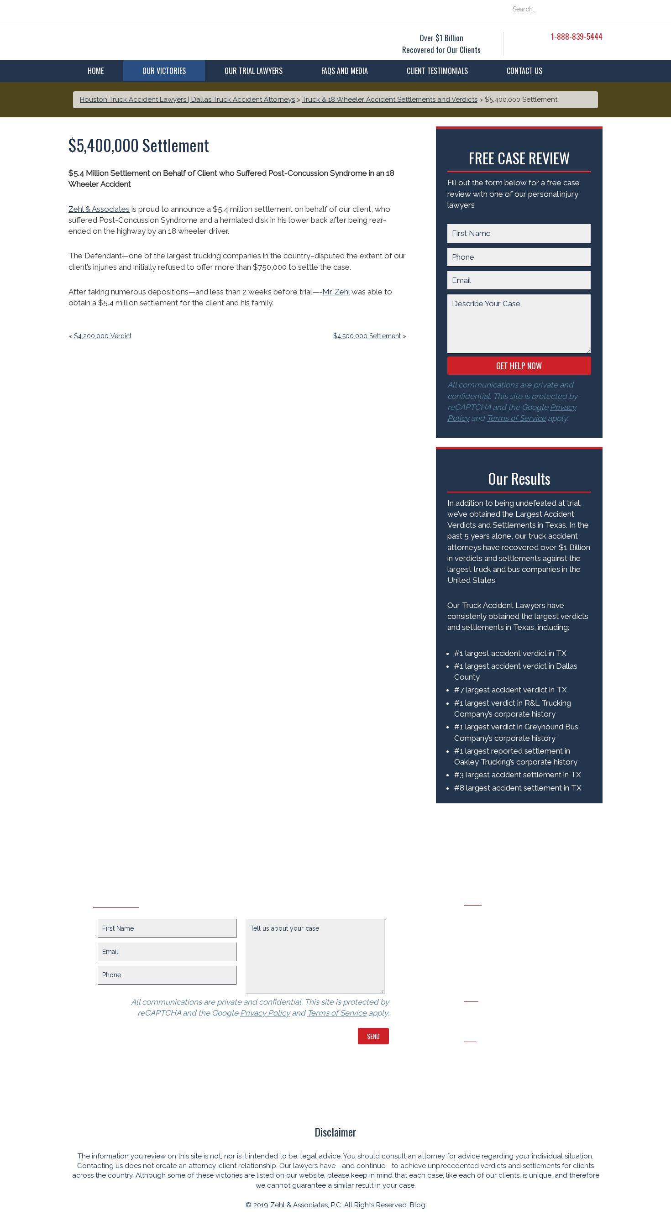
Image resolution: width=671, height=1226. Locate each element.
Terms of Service (516, 418)
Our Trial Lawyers (254, 70)
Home (96, 70)
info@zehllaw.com (496, 1051)
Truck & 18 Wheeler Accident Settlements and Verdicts (389, 99)
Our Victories (164, 70)
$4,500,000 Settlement (367, 336)
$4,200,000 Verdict (102, 336)
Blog (417, 1205)
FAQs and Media (344, 70)
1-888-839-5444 (577, 36)
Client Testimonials (437, 70)
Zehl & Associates (99, 209)
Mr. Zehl (336, 291)
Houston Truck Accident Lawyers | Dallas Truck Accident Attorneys (187, 99)
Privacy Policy (265, 1012)
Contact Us (524, 70)
